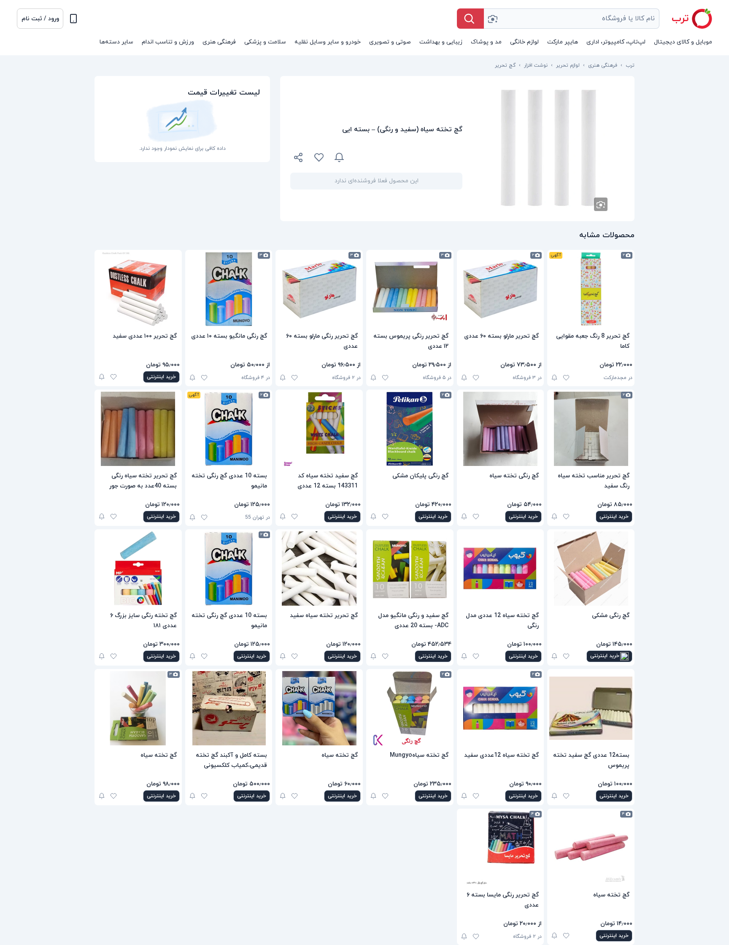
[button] (40, 18)
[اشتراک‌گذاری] (299, 158)
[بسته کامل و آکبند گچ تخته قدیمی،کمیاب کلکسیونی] (228, 708)
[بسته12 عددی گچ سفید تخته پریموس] (590, 708)
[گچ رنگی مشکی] (590, 568)
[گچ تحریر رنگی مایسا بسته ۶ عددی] (500, 848)
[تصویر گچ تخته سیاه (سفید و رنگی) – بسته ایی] (548, 148)
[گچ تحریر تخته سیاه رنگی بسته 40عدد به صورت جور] (138, 429)
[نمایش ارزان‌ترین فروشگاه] (408, 157)
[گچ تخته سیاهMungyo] (409, 708)
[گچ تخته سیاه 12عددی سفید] (500, 708)
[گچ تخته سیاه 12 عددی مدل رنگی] (500, 568)
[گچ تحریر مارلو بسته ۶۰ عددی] (500, 289)
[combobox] (571, 18)
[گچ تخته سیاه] (319, 708)
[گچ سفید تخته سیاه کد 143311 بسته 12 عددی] (319, 429)
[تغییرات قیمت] (339, 157)
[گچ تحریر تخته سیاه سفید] (319, 568)
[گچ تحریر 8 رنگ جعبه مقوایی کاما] (590, 289)
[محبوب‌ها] (319, 157)
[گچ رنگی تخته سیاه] (500, 429)
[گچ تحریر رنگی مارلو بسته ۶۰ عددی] (319, 289)
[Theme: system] (73, 18)
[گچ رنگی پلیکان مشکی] (409, 429)
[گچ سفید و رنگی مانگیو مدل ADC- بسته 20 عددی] (409, 568)
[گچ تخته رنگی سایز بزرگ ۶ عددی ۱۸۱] (138, 568)
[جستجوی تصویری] (492, 18)
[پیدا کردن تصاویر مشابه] (601, 204)
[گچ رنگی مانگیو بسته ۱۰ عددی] (228, 289)
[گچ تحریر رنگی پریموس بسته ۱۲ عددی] (409, 289)
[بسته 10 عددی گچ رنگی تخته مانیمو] (228, 429)
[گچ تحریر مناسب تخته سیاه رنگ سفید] (590, 429)
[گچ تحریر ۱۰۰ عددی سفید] (138, 289)
